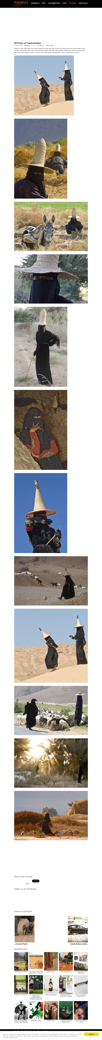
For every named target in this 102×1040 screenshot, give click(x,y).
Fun (64, 3)
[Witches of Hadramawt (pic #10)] (51, 734)
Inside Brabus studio (78, 944)
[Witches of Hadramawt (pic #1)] (44, 115)
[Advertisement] (51, 25)
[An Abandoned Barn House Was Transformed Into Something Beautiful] (36, 993)
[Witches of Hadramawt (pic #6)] (40, 469)
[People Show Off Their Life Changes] (66, 993)
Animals (35, 3)
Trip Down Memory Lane (81, 1021)
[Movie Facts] (51, 1019)
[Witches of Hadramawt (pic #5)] (40, 386)
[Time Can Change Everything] (81, 993)
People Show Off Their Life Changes (66, 995)
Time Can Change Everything (81, 995)
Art (44, 3)
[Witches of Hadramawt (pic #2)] (40, 198)
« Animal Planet (21, 944)
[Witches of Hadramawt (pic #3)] (51, 250)
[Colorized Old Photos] (21, 970)
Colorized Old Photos (21, 971)
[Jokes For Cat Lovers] (21, 993)
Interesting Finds (66, 971)
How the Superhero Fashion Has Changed (21, 1021)
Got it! (91, 1034)
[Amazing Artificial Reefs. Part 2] (66, 1019)
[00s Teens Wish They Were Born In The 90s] (36, 970)
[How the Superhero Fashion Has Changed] (21, 1019)
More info (13, 1037)
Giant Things (51, 971)
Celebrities (54, 3)
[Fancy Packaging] (51, 993)
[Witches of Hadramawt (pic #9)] (51, 682)
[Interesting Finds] (66, 970)
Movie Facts (51, 1020)
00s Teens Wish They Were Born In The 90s (36, 972)
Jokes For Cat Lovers (21, 995)
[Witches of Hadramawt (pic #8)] (51, 605)
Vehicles (83, 3)
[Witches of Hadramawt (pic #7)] (40, 552)
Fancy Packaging (51, 995)
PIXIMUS (21, 2)
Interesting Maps (36, 1020)
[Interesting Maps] (36, 1019)
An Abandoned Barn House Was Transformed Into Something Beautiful (36, 997)
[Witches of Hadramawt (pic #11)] (51, 787)
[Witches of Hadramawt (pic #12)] (51, 839)
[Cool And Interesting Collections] (81, 970)
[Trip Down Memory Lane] (81, 1019)
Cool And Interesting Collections (81, 972)
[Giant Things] (51, 970)
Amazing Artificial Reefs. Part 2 (65, 1021)
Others (72, 3)
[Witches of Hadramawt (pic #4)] (51, 303)
